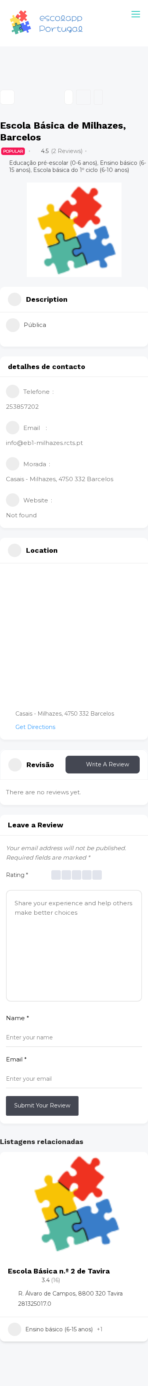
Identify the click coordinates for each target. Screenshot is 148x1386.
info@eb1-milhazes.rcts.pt (44, 443)
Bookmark (83, 97)
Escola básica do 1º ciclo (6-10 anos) (81, 169)
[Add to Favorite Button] (134, 1166)
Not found (21, 515)
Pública (35, 325)
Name (17, 1018)
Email (16, 1059)
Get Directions (35, 727)
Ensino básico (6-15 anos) (59, 1329)
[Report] (98, 97)
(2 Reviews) (66, 151)
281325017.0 (34, 1303)
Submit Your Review (42, 1105)
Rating (17, 874)
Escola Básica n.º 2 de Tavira (59, 1271)
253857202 (22, 406)
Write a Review (107, 764)
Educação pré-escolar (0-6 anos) (53, 162)
